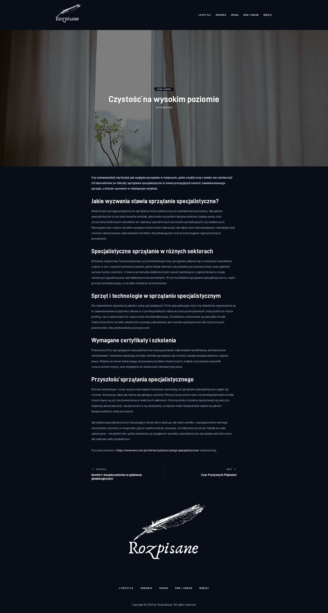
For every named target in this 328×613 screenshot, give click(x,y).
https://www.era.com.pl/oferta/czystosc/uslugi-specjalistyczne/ (157, 450)
